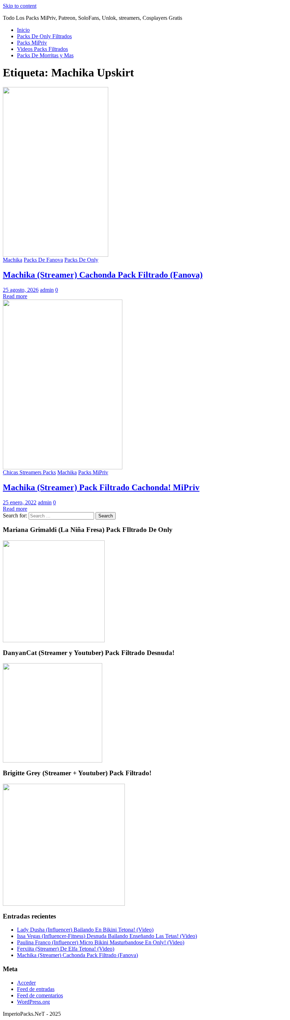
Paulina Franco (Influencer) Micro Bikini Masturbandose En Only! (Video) (100, 942)
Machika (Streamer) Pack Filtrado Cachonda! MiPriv (101, 487)
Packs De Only (81, 260)
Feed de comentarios (40, 995)
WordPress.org (33, 1002)
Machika (12, 260)
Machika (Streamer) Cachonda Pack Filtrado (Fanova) (103, 274)
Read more (15, 296)
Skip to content (19, 6)
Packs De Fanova (43, 260)
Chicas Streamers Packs (29, 472)
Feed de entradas (35, 989)
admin (47, 290)
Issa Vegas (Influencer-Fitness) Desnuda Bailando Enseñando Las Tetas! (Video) (107, 936)
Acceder (26, 983)
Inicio (23, 30)
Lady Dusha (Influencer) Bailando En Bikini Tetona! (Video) (85, 930)
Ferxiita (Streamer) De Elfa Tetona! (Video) (65, 949)
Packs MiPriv (32, 43)
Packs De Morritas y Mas (45, 55)
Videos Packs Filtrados (42, 49)
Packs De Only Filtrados (44, 36)
